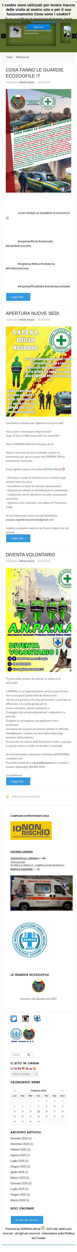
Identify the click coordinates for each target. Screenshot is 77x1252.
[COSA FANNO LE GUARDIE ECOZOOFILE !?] (38, 141)
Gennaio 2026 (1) (21, 1138)
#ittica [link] (36, 264)
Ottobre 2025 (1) (20, 1149)
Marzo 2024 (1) (19, 1200)
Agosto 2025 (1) (20, 1155)
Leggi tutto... (18, 296)
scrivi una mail (17, 862)
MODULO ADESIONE (21, 869)
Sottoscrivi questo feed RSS (26, 796)
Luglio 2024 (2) (19, 1188)
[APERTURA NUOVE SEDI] (38, 372)
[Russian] (30, 1069)
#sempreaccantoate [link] (57, 286)
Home (10, 57)
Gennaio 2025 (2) (21, 1183)
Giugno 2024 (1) (20, 1194)
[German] (23, 1069)
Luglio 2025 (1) (19, 1160)
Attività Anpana (27, 82)
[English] (15, 1069)
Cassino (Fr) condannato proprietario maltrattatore (38, 30)
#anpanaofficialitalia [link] (31, 286)
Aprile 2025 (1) (19, 1172)
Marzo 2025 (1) (19, 1177)
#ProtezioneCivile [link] (17, 268)
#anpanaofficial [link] (28, 241)
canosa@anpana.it (43, 762)
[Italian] (11, 1069)
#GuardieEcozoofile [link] (18, 246)
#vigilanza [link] (24, 264)
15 (38, 1111)
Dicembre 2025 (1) (21, 1143)
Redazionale (22, 57)
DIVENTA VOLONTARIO (30, 554)
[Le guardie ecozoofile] (38, 986)
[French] (19, 1069)
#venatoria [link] (48, 264)
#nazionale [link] (45, 241)
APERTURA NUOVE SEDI (32, 313)
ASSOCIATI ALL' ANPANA (24, 858)
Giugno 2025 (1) (20, 1166)
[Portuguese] (26, 1069)
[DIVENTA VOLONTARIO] (38, 620)
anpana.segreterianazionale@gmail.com (30, 519)
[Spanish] (34, 1069)
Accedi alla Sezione (27, 1219)
